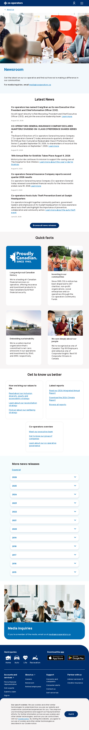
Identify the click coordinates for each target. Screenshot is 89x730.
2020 (14, 529)
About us (29, 674)
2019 (14, 537)
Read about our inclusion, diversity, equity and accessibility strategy (21, 396)
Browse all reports (57, 404)
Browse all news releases (44, 225)
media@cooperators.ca (40, 84)
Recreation (35, 662)
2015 (14, 572)
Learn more (67, 116)
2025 (14, 486)
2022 (14, 511)
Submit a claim (10, 692)
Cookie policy (23, 719)
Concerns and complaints (52, 680)
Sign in (7, 695)
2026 (14, 477)
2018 (14, 546)
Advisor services (74, 679)
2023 (14, 503)
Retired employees (33, 686)
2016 (14, 563)
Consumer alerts (53, 685)
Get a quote (9, 688)
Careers (28, 679)
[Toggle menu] (82, 3)
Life (25, 662)
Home (8, 662)
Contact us (51, 689)
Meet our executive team (41, 431)
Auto (17, 662)
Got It (71, 714)
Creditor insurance (75, 683)
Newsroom (29, 683)
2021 (14, 520)
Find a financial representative (10, 683)
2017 (14, 555)
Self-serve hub (52, 693)
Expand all (16, 469)
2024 (14, 494)
